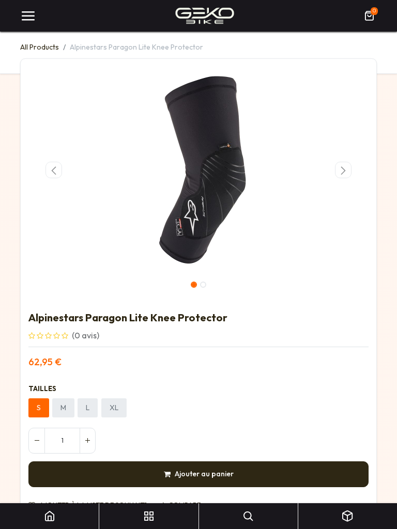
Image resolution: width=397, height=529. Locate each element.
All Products (39, 47)
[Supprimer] (36, 440)
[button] (54, 170)
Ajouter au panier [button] (204, 473)
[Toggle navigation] (28, 16)
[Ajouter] (87, 440)
